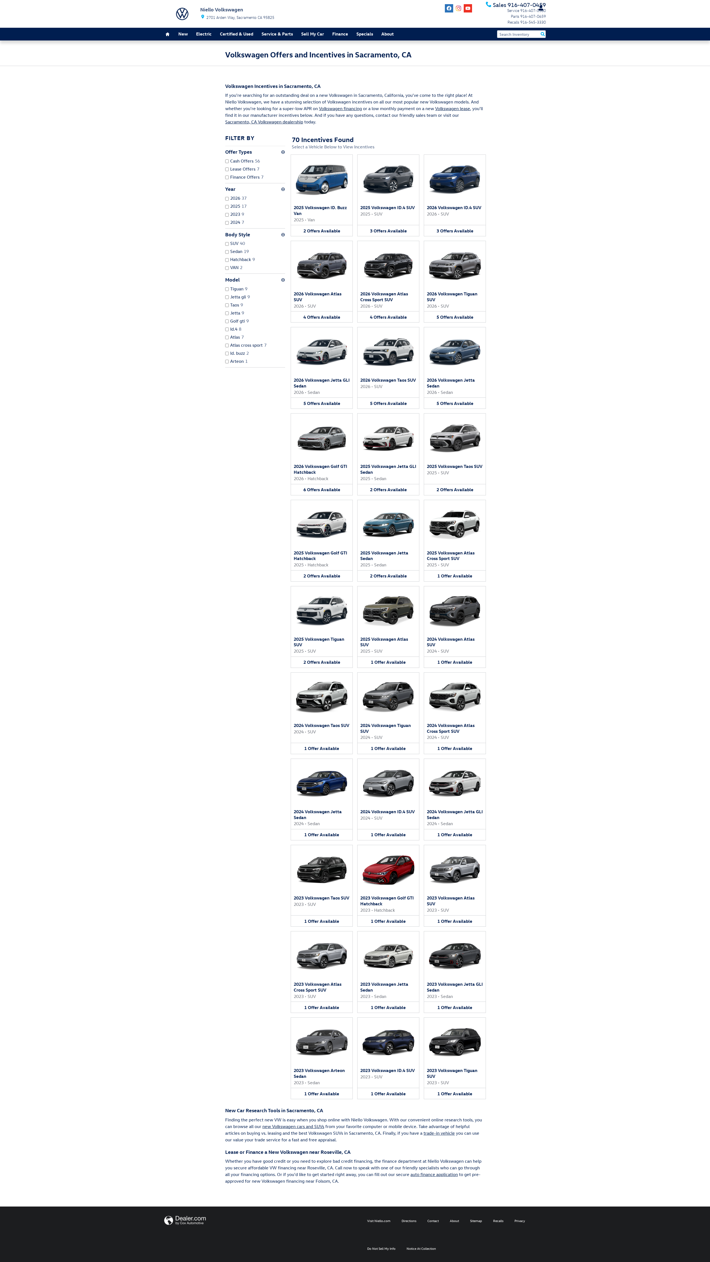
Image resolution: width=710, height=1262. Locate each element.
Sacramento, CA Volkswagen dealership (264, 122)
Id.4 (235, 329)
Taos (236, 305)
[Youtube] (468, 8)
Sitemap (476, 1220)
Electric (204, 34)
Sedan (239, 251)
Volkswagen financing (340, 108)
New (183, 34)
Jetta (237, 313)
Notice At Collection (421, 1248)
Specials (364, 34)
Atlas (237, 337)
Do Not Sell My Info (381, 1248)
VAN (236, 267)
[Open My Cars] (539, 8)
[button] (322, 195)
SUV (237, 243)
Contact (433, 1220)
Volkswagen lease (452, 108)
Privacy (519, 1220)
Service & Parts (277, 34)
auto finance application (434, 1174)
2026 (238, 198)
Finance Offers (246, 177)
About (387, 34)
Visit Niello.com (378, 1220)
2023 (237, 214)
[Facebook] (449, 8)
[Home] (182, 14)
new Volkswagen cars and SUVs (293, 1126)
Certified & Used (236, 34)
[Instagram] (458, 8)
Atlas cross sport (248, 345)
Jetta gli (240, 297)
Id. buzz (239, 353)
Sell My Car (312, 34)
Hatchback (242, 259)
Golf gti (239, 321)
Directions (409, 1220)
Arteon (239, 361)
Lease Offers (244, 169)
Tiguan (238, 289)
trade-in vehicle (439, 1133)
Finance (340, 34)
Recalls (498, 1220)
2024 (237, 222)
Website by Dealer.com (185, 1220)
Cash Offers (245, 161)
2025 (238, 206)
